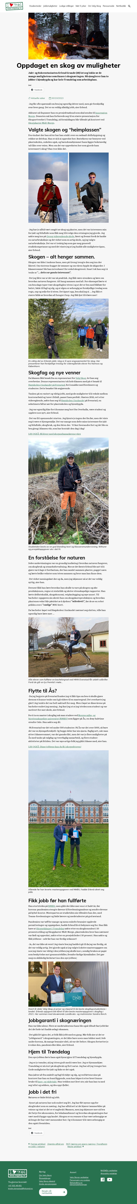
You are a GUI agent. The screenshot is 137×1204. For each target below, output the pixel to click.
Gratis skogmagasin (48, 1184)
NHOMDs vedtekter (109, 1170)
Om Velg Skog (94, 6)
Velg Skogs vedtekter (79, 1177)
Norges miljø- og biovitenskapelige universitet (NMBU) (62, 717)
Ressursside (108, 6)
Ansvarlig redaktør (109, 1173)
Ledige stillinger (66, 6)
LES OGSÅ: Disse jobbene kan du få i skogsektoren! (54, 746)
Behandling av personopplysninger (78, 1183)
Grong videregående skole (60, 236)
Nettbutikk (121, 6)
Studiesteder (35, 6)
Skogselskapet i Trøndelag (50, 928)
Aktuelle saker (38, 98)
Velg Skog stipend (47, 1181)
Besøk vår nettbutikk (47, 1192)
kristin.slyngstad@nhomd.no (20, 1188)
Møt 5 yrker (81, 6)
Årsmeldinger (45, 1178)
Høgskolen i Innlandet (73, 400)
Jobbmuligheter (50, 6)
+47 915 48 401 (15, 1186)
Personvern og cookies (80, 1180)
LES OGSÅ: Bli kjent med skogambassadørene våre (54, 433)
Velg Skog (81, 378)
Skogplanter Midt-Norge (41, 122)
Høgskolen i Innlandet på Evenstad (46, 384)
